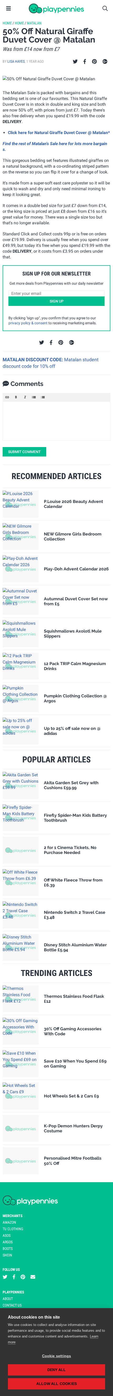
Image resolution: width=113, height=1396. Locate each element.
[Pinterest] (94, 62)
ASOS (7, 1235)
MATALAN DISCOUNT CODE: (33, 359)
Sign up (57, 301)
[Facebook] (84, 62)
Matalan (34, 23)
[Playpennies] (56, 8)
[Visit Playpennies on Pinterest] (22, 1277)
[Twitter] (75, 62)
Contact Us (12, 1305)
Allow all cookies (56, 1384)
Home (7, 23)
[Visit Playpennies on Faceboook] (14, 1277)
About (8, 1299)
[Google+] (105, 62)
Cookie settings (56, 1356)
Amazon (9, 1222)
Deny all (56, 1370)
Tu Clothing (13, 1229)
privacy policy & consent (28, 323)
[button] (7, 397)
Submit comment (24, 452)
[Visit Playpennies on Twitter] (5, 1277)
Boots (8, 1248)
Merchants (13, 1216)
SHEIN (7, 1255)
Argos (8, 1242)
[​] (56, 421)
